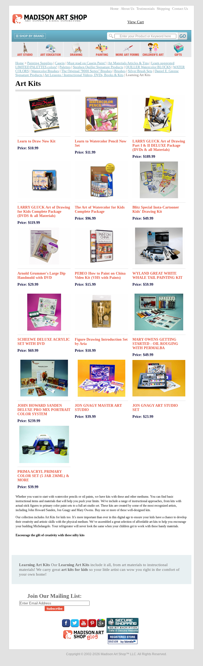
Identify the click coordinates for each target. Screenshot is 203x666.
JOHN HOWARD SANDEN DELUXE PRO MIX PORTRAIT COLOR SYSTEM (43, 410)
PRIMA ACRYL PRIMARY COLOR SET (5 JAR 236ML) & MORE (43, 476)
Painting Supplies (40, 63)
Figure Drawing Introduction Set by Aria (101, 341)
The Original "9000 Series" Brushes (86, 71)
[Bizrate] (130, 642)
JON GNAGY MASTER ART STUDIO (98, 408)
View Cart (135, 22)
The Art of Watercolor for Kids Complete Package (99, 209)
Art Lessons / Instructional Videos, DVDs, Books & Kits (83, 75)
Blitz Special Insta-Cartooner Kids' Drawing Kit (155, 209)
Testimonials (145, 9)
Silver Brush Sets (140, 71)
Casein (60, 63)
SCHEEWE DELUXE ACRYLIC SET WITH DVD (43, 341)
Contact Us (180, 9)
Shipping (163, 9)
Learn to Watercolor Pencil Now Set (100, 143)
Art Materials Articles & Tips (128, 63)
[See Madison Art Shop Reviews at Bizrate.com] (122, 639)
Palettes (65, 67)
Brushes (120, 71)
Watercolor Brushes (45, 71)
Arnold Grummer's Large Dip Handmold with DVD (41, 275)
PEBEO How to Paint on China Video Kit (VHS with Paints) (100, 275)
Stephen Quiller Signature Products (98, 67)
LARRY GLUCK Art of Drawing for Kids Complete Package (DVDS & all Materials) (43, 211)
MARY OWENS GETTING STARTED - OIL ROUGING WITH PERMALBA (155, 343)
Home (114, 9)
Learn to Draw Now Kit (36, 141)
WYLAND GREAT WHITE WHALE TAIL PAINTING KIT (157, 275)
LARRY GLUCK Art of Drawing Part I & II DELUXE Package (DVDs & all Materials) (158, 145)
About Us (127, 9)
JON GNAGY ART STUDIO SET (155, 408)
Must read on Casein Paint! (86, 63)
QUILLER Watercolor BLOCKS (148, 67)
